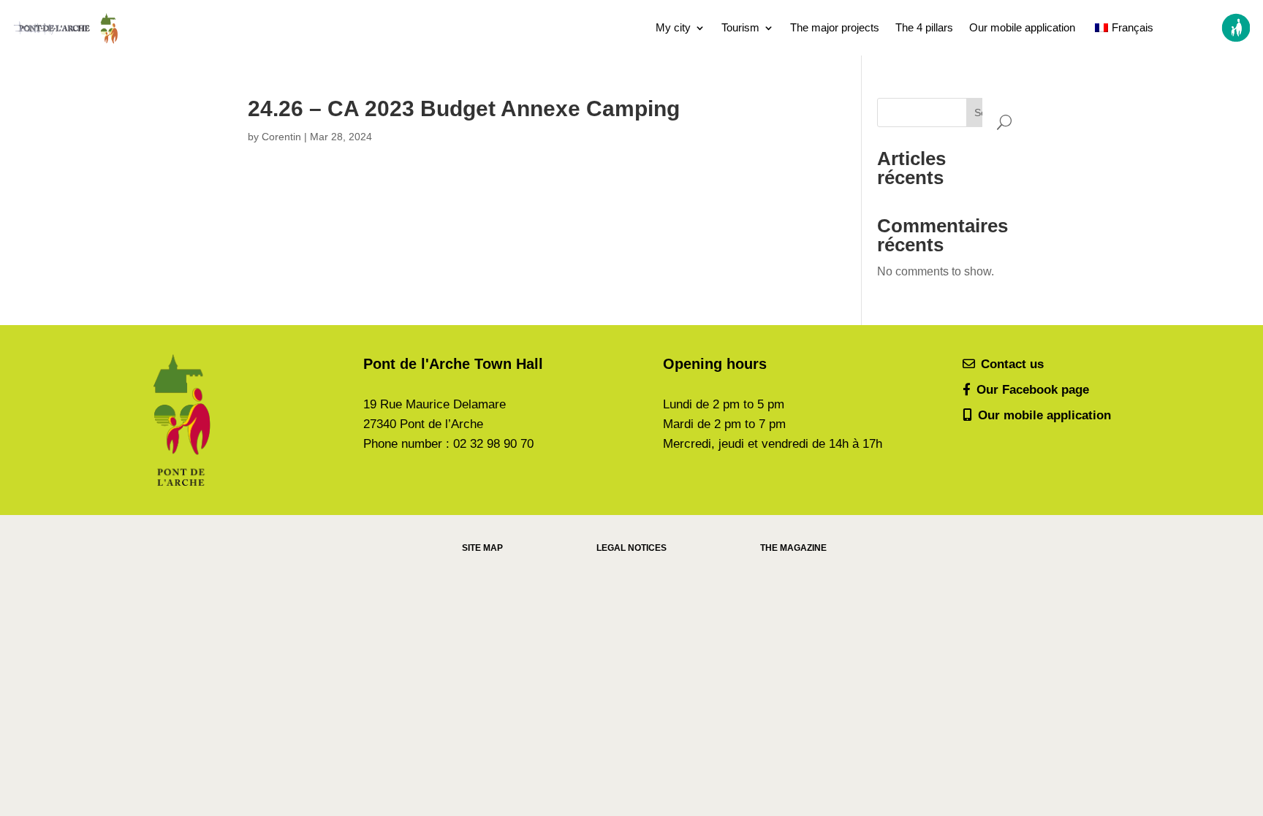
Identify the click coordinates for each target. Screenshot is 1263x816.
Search (990, 112)
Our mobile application (1022, 27)
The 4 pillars (924, 27)
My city (673, 27)
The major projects (834, 27)
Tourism (740, 27)
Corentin (281, 136)
